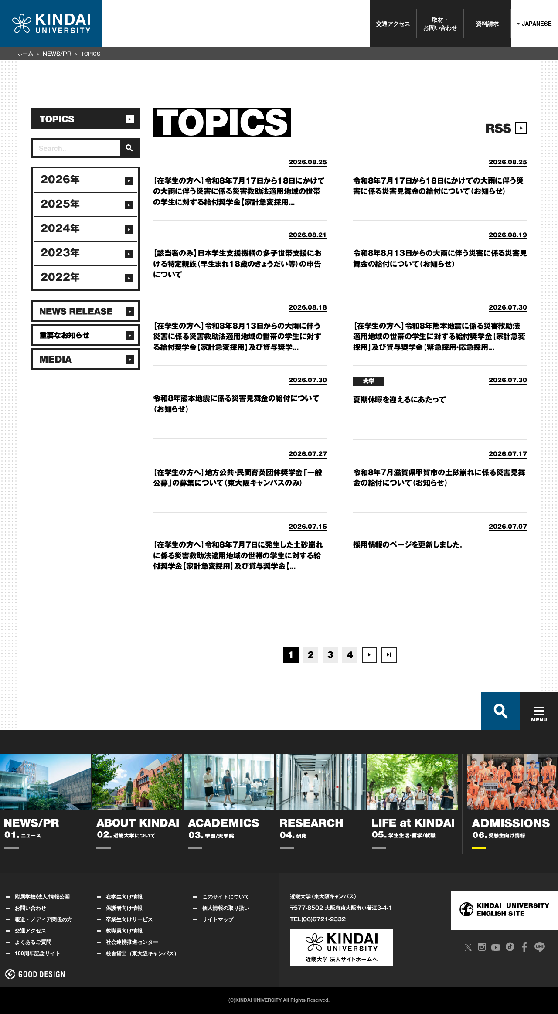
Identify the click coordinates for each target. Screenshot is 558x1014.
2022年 (60, 277)
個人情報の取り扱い (225, 908)
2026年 (60, 179)
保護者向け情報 (124, 908)
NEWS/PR (57, 53)
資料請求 (487, 23)
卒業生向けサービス (129, 919)
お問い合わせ (30, 908)
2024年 (60, 228)
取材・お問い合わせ (440, 23)
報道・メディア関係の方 (43, 919)
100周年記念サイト (38, 953)
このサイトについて (225, 896)
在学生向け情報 (124, 896)
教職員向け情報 (124, 930)
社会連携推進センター (132, 942)
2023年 (60, 253)
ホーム (25, 53)
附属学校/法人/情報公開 (42, 896)
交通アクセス (393, 23)
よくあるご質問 (33, 942)
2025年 (60, 204)
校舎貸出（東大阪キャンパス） (142, 953)
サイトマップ (218, 919)
